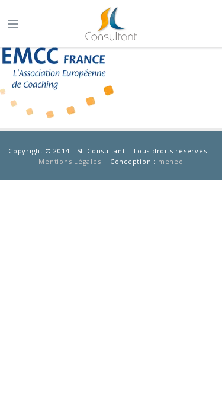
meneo (171, 161)
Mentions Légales (69, 161)
